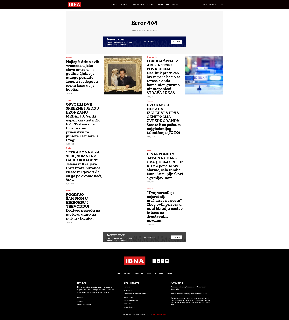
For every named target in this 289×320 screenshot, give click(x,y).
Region (69, 190)
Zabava (69, 58)
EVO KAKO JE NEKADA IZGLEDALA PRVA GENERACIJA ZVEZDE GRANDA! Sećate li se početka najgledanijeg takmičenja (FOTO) (164, 118)
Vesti (149, 150)
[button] (222, 4)
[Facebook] (154, 261)
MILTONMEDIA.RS (159, 314)
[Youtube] (167, 261)
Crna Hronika (152, 57)
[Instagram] (158, 261)
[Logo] (74, 4)
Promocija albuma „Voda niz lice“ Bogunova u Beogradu (188, 288)
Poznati (150, 101)
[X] (162, 261)
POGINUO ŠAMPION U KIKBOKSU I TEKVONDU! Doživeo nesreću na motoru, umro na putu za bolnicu (83, 206)
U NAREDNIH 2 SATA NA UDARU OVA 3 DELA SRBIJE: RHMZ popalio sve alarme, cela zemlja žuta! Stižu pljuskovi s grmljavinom (165, 166)
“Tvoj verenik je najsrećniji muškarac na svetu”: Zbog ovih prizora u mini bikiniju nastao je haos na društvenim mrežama (165, 206)
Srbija (68, 100)
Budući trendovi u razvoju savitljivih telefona (189, 293)
